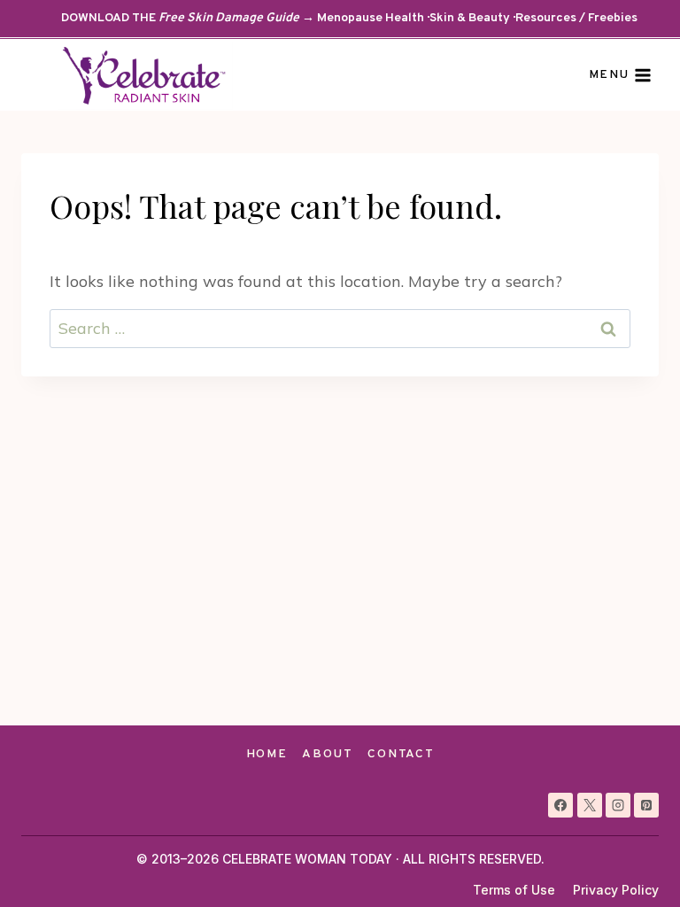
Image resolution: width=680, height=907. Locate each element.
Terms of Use (514, 889)
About (327, 754)
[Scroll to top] (634, 861)
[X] (589, 805)
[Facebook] (560, 805)
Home (267, 754)
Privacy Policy (616, 889)
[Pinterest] (646, 805)
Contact (400, 754)
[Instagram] (618, 805)
